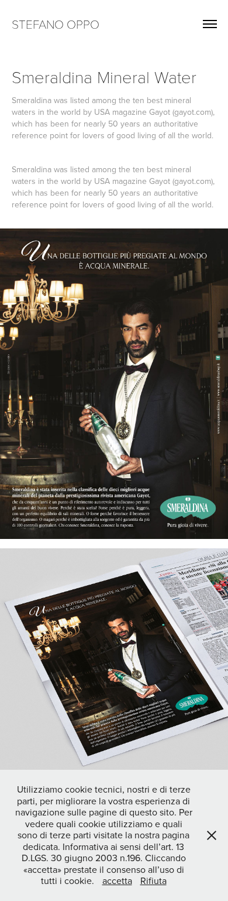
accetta (117, 880)
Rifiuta (153, 880)
